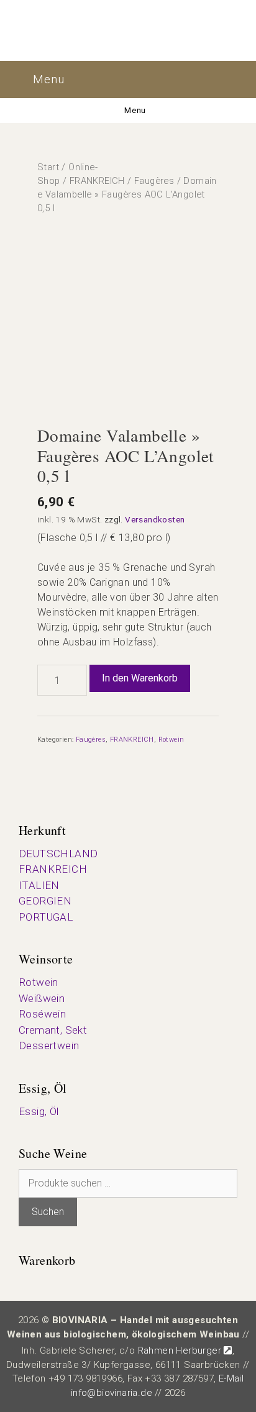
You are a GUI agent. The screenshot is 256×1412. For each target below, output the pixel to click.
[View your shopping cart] (198, 79)
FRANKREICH (97, 180)
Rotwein (171, 740)
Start (48, 167)
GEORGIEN (45, 901)
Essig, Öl (39, 1111)
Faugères (154, 180)
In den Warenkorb (140, 678)
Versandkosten (155, 519)
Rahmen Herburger (179, 1350)
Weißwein (42, 998)
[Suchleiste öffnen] (236, 79)
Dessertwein (49, 1045)
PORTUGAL (46, 917)
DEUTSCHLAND (58, 853)
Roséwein (42, 1014)
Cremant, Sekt (53, 1030)
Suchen (48, 1212)
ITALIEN (39, 885)
